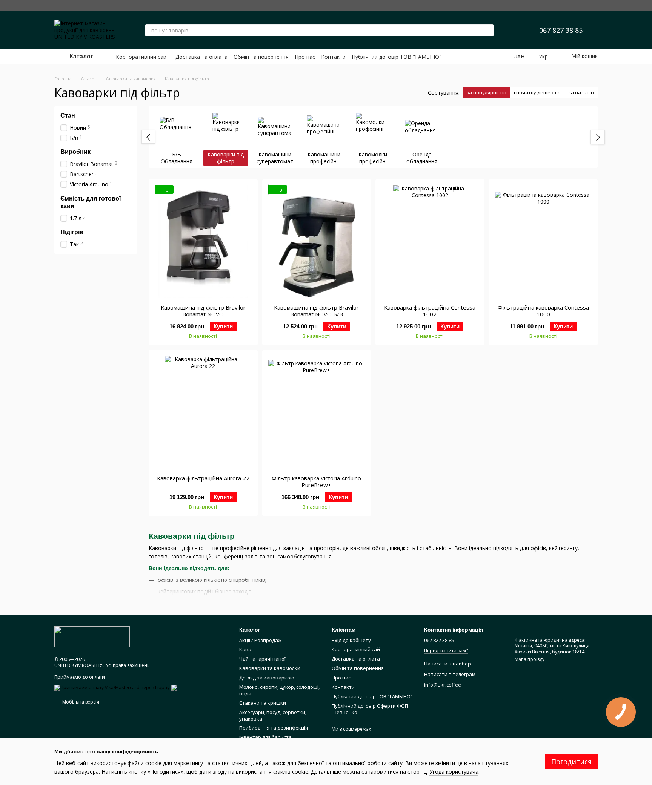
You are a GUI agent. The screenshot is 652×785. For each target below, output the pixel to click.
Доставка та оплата (201, 56)
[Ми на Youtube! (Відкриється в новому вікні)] (581, 5)
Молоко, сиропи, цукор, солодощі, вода (279, 690)
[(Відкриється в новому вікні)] (180, 687)
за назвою (581, 92)
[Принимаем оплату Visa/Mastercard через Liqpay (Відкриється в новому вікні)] (111, 687)
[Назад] (148, 137)
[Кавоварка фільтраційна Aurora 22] (203, 412)
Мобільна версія (80, 702)
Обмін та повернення (261, 56)
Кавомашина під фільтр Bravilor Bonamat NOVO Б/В (316, 311)
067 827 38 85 (561, 30)
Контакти (333, 56)
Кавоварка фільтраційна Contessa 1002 (429, 311)
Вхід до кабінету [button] (351, 640)
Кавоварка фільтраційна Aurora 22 (203, 478)
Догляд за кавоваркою (266, 677)
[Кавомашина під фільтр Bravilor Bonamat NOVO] (203, 241)
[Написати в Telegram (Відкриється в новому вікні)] (593, 5)
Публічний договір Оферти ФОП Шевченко (370, 709)
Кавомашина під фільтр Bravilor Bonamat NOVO (203, 311)
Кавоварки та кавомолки (269, 668)
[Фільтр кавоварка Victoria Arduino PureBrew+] (316, 412)
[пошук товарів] (488, 30)
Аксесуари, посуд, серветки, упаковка (272, 715)
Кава (245, 649)
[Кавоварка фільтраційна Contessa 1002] (429, 241)
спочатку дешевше (537, 92)
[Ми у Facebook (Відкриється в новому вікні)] (569, 5)
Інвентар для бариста (265, 737)
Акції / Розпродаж (260, 640)
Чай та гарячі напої (262, 658)
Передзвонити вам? (446, 651)
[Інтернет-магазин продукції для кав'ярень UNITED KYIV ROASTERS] (92, 636)
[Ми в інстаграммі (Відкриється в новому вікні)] (556, 5)
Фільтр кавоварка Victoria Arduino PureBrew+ (316, 481)
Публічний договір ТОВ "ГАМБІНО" (396, 56)
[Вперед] (597, 137)
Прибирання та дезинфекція (273, 727)
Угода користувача (453, 771)
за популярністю (486, 92)
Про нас (305, 56)
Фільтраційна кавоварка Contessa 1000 (543, 311)
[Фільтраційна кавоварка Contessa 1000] (543, 241)
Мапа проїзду (529, 659)
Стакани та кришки (262, 702)
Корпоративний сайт (142, 56)
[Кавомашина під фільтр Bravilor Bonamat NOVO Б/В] (316, 241)
